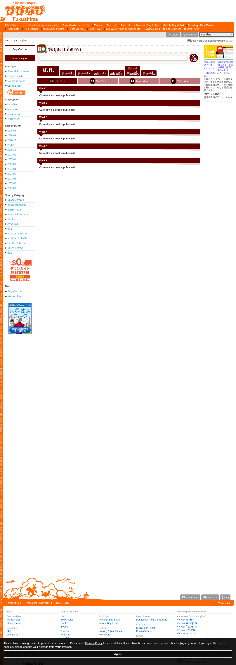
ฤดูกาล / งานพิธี (15, 200)
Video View (13, 119)
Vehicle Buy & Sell (109, 623)
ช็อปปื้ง (11, 219)
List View (12, 104)
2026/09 (11, 135)
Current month (14, 76)
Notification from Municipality (151, 619)
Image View (13, 114)
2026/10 (11, 140)
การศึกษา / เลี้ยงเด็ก (17, 238)
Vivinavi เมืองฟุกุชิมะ (188, 623)
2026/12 (11, 150)
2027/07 (11, 183)
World (7, 40)
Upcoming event (16, 81)
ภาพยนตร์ (12, 224)
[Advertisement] (140, 11)
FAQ (8, 631)
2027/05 (11, 174)
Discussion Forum (146, 627)
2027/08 (11, 188)
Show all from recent (18, 71)
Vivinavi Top (14, 296)
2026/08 (11, 130)
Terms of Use (13, 602)
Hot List (65, 623)
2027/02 (11, 159)
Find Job (65, 634)
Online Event (14, 86)
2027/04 (11, 169)
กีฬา (9, 229)
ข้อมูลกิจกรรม (20, 49)
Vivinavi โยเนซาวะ (187, 626)
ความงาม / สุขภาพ (17, 234)
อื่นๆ (9, 253)
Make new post (19, 58)
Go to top (225, 603)
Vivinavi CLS (13, 619)
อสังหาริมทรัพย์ (15, 248)
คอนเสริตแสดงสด (16, 205)
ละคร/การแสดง (15, 209)
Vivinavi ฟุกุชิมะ (185, 619)
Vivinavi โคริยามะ (186, 630)
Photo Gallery (143, 631)
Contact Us (12, 634)
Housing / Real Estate (110, 631)
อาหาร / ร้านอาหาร (17, 214)
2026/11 (11, 145)
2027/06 (11, 178)
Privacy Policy (61, 602)
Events (64, 626)
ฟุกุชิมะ (23, 40)
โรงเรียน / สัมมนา (16, 243)
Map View (12, 109)
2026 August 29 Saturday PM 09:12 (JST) (212, 41)
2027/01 (11, 154)
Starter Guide (13, 623)
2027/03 (11, 164)
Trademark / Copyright (37, 602)
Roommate (104, 634)
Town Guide (67, 619)
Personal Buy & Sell (109, 619)
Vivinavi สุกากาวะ (186, 633)
